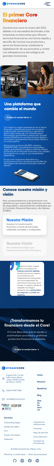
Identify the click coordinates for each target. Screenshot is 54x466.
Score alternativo (40, 437)
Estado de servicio (39, 405)
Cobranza (37, 428)
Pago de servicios (40, 433)
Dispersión (8, 439)
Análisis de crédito (11, 427)
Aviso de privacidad (37, 454)
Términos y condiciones (14, 454)
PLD (6, 431)
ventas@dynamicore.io (15, 399)
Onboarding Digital (12, 423)
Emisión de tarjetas (12, 435)
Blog (39, 395)
